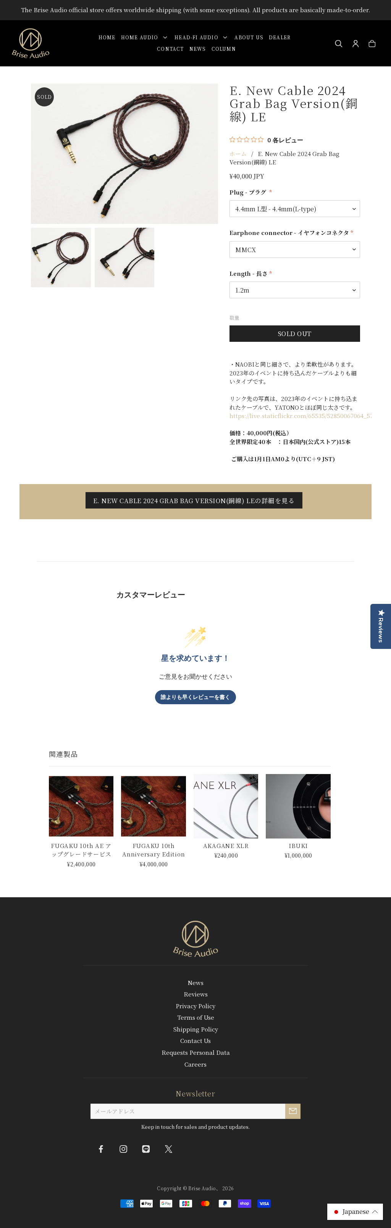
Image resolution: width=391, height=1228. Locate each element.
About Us (248, 37)
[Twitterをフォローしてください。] (168, 1148)
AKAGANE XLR (226, 846)
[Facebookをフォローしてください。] (101, 1148)
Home (107, 37)
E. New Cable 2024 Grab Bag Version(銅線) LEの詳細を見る (194, 500)
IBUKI (298, 846)
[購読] (293, 1111)
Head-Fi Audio (197, 37)
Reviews (196, 994)
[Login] (355, 44)
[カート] (372, 44)
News (197, 48)
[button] (355, 1211)
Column (224, 48)
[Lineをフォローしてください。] (146, 1148)
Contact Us (195, 1040)
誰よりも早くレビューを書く (195, 697)
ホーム (238, 154)
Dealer (280, 37)
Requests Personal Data (196, 1052)
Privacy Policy (195, 1006)
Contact (170, 48)
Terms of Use (195, 1017)
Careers (195, 1064)
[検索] (338, 44)
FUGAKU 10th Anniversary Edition (153, 850)
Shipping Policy (195, 1029)
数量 (234, 317)
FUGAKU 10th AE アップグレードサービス (81, 850)
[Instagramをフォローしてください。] (123, 1148)
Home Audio (141, 37)
